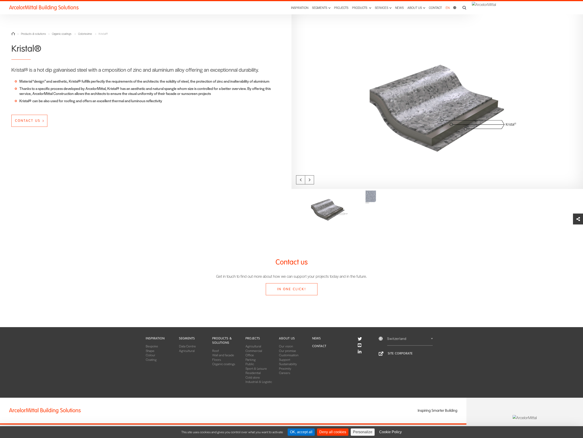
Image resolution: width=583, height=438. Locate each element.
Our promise (287, 350)
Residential (253, 372)
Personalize (362, 432)
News (399, 7)
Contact (435, 7)
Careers (284, 372)
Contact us (27, 121)
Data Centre (187, 346)
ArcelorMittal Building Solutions (44, 7)
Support (284, 359)
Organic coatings (62, 34)
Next (309, 179)
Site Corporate (400, 353)
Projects (341, 7)
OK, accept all (301, 432)
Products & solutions (33, 34)
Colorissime (85, 34)
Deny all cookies (332, 432)
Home (13, 34)
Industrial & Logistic (258, 381)
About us (287, 338)
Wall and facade (223, 355)
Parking (250, 359)
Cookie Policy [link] (390, 432)
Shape (150, 350)
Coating (151, 359)
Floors (216, 359)
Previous (300, 179)
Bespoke (152, 346)
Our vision (286, 346)
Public (249, 364)
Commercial (253, 350)
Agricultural (187, 350)
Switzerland (397, 338)
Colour (150, 355)
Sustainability (288, 364)
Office (249, 355)
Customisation (289, 355)
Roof (215, 350)
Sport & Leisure (256, 368)
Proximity (285, 368)
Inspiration (299, 7)
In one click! (291, 289)
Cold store (252, 377)
